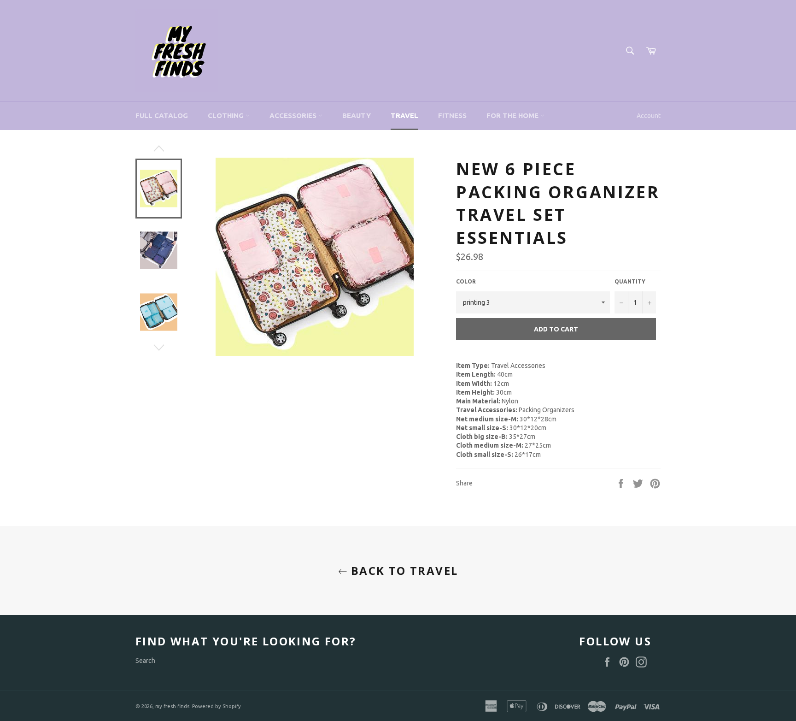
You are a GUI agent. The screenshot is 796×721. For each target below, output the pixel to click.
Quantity (630, 281)
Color (466, 281)
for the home (513, 115)
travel (404, 115)
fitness (452, 115)
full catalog (161, 115)
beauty (356, 115)
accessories (293, 115)
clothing (227, 115)
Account (649, 115)
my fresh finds (172, 706)
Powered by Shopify (216, 706)
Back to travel (402, 570)
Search (145, 660)
